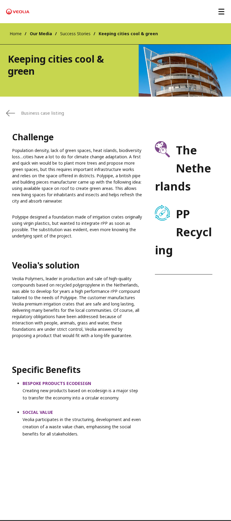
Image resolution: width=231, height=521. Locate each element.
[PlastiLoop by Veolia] (17, 12)
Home (16, 33)
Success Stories (75, 33)
